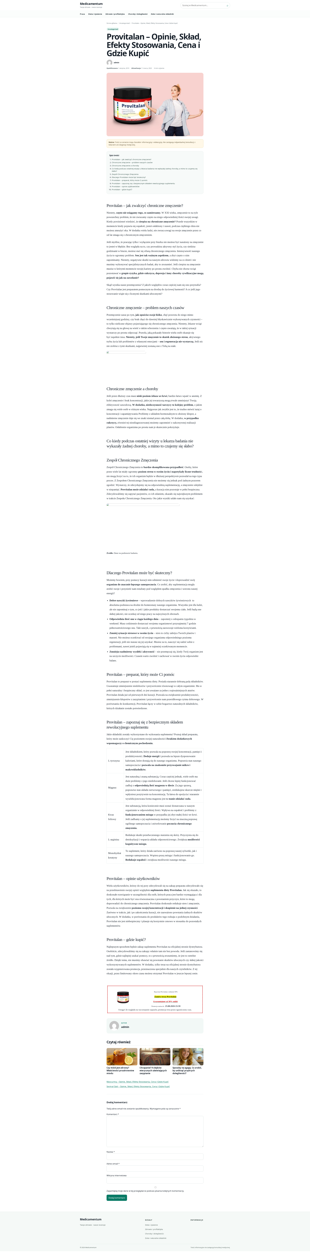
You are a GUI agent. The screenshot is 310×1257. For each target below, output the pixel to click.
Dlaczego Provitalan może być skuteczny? (129, 177)
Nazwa (111, 1151)
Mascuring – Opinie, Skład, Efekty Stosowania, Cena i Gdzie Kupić (138, 1081)
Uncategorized (124, 23)
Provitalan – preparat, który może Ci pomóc (130, 180)
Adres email (113, 1163)
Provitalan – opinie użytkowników (126, 186)
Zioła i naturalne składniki (162, 14)
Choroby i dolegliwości (137, 14)
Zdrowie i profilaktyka (115, 14)
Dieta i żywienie (95, 14)
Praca (82, 14)
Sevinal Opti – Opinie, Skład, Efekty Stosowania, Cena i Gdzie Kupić (138, 1086)
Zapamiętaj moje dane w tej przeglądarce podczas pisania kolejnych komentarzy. (145, 1190)
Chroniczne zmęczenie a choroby (125, 165)
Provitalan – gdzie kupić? (122, 189)
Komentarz (113, 1114)
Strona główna (112, 23)
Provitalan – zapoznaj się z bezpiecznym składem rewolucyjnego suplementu (143, 183)
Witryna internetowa (117, 1175)
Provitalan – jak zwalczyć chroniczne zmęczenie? (132, 159)
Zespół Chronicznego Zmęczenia (125, 174)
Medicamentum (91, 4)
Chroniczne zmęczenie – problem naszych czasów (132, 162)
